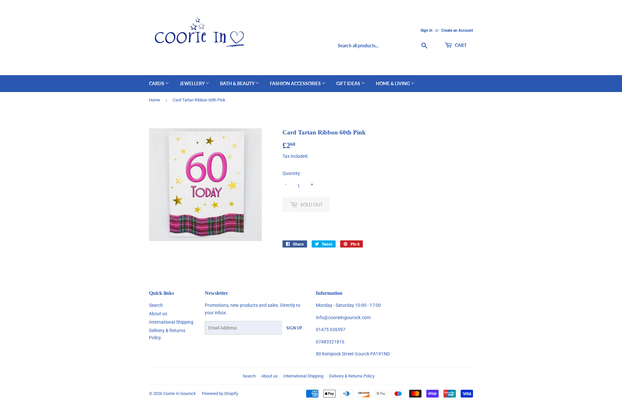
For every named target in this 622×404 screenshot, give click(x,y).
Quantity (291, 173)
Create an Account (457, 30)
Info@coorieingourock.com (343, 317)
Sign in (426, 30)
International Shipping (171, 322)
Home (154, 100)
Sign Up (294, 328)
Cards (157, 83)
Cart (460, 45)
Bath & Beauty (237, 83)
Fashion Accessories (296, 83)
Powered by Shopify (220, 393)
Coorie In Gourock (179, 393)
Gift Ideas (348, 83)
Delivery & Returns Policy (351, 376)
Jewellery (192, 83)
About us (158, 313)
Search (156, 305)
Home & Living (393, 83)
